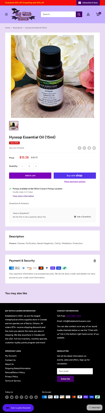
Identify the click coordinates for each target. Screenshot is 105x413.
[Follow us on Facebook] (7, 397)
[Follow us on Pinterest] (21, 397)
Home (7, 28)
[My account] (88, 14)
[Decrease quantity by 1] (22, 166)
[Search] (79, 14)
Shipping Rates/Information (18, 368)
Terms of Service (13, 381)
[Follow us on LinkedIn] (36, 397)
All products (17, 28)
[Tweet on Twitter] (89, 148)
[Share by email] (94, 148)
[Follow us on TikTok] (31, 397)
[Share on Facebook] (79, 148)
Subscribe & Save (90, 3)
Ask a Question (84, 216)
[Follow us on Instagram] (16, 397)
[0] (97, 14)
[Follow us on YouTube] (26, 397)
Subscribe (65, 379)
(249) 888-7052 (73, 316)
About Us (9, 364)
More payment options (74, 181)
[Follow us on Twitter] (12, 397)
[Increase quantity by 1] (36, 166)
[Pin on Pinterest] (84, 148)
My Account (11, 356)
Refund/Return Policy (15, 372)
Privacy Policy (11, 376)
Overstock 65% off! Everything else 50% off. (24, 3)
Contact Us (10, 360)
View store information (23, 196)
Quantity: (13, 166)
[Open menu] (6, 14)
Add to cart (30, 175)
